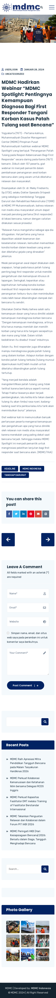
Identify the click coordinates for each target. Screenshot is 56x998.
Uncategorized (14, 74)
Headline (9, 468)
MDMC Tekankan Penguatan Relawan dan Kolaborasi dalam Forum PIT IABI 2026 (27, 820)
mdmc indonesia (32, 468)
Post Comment (22, 685)
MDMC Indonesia (41, 988)
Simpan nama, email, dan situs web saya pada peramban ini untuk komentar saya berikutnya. (27, 637)
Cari (45, 721)
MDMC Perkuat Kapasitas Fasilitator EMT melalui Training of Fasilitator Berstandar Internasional (28, 803)
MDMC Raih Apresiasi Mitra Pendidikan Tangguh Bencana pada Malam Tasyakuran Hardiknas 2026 (27, 765)
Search (45, 869)
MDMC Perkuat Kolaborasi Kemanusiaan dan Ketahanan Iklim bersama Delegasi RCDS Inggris (27, 784)
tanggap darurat (15, 475)
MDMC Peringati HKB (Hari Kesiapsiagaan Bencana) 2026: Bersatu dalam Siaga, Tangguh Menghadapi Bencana (28, 837)
